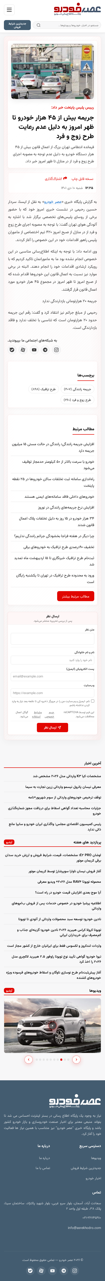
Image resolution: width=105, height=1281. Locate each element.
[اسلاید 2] (40, 1060)
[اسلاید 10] (68, 1060)
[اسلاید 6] (54, 1060)
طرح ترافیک (44, 389)
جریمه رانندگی (77, 389)
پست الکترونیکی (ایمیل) (80, 669)
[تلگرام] (45, 349)
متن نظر (89, 629)
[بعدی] (76, 1060)
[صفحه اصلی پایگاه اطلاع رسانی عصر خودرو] (77, 9)
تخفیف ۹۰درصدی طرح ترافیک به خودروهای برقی (58, 546)
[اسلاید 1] (37, 1060)
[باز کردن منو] (9, 9)
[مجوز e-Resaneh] (77, 1239)
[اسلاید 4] (47, 1060)
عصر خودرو (53, 201)
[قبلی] (28, 1060)
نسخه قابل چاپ (82, 178)
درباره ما (44, 1157)
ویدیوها (96, 1157)
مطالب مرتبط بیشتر (75, 596)
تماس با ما (43, 1167)
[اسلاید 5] (51, 1060)
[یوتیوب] (34, 349)
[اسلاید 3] (44, 1060)
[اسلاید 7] (58, 1060)
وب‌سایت (89, 685)
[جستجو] (38, 25)
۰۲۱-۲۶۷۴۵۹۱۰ (92, 1217)
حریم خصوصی (49, 714)
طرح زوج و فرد (77, 399)
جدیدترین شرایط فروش (17, 25)
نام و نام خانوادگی (84, 652)
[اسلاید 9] (65, 1060)
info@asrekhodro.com (84, 1227)
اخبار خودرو (93, 1178)
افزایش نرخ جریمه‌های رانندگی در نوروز (66, 507)
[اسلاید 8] (61, 1060)
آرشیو (9, 842)
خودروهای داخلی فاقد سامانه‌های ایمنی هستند (59, 496)
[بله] (12, 349)
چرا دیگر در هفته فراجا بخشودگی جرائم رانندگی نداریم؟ (54, 535)
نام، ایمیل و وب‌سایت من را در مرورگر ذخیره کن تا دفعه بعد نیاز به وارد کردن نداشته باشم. (51, 703)
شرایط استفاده (36, 714)
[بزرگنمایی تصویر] (52, 71)
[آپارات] (23, 349)
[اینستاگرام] (56, 349)
